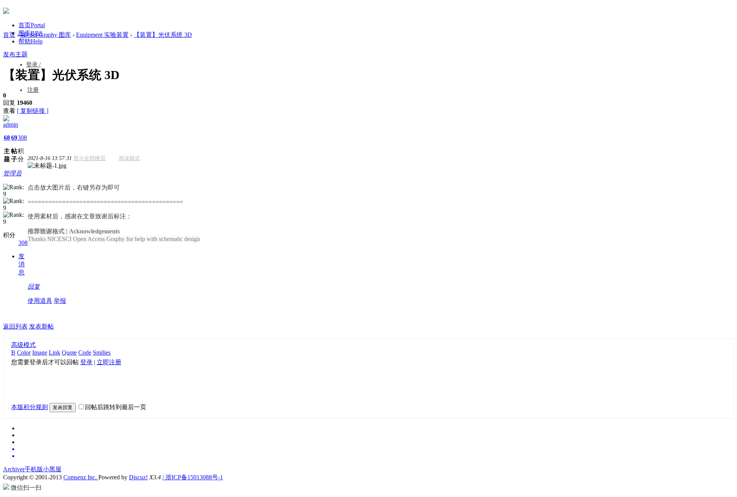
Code (84, 352)
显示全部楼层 (89, 158)
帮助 (30, 41)
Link (54, 352)
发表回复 (63, 407)
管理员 (12, 173)
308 (22, 137)
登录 (86, 362)
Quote (69, 352)
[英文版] (376, 449)
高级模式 (23, 345)
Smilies (102, 352)
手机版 (34, 469)
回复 (34, 286)
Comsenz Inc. (80, 477)
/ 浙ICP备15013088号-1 (192, 477)
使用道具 (40, 300)
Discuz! (138, 477)
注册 (33, 90)
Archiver (14, 469)
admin (10, 124)
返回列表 (15, 326)
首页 (31, 25)
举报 (60, 300)
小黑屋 (52, 469)
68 (7, 137)
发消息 (21, 264)
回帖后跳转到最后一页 (115, 407)
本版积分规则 (29, 407)
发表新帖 (41, 326)
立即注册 (109, 362)
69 (14, 137)
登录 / (33, 64)
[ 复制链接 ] (32, 110)
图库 (30, 33)
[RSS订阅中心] (376, 455)
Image (39, 352)
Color (24, 352)
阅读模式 (129, 158)
